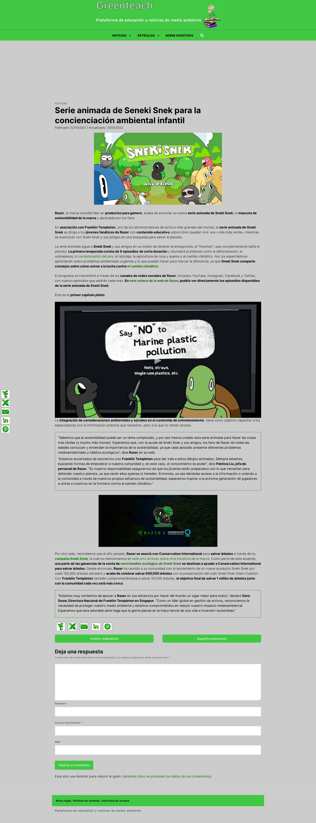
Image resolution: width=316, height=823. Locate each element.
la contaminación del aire (94, 256)
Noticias (61, 103)
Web (58, 741)
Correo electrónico (68, 722)
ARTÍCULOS (146, 35)
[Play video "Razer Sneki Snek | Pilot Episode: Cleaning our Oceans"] (158, 360)
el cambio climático (142, 266)
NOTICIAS (119, 35)
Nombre (61, 703)
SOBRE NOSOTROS (179, 35)
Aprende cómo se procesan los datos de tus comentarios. (167, 776)
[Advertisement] (158, 68)
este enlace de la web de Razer (153, 281)
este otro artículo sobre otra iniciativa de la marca (170, 559)
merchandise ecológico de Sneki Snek (151, 563)
